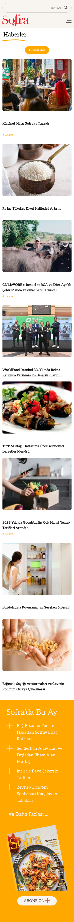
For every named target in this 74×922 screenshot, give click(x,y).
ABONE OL (34, 901)
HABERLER (37, 50)
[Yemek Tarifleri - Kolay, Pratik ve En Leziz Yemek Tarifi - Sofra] (15, 20)
